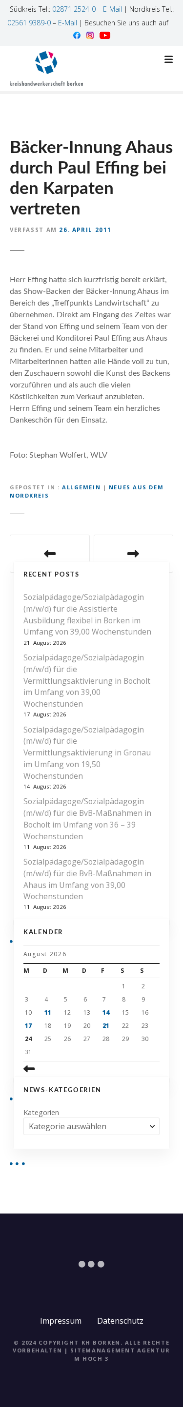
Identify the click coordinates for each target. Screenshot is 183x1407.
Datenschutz (120, 1320)
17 (28, 1026)
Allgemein (81, 487)
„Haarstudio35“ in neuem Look (134, 554)
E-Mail (112, 9)
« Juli (45, 1069)
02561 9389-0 (29, 22)
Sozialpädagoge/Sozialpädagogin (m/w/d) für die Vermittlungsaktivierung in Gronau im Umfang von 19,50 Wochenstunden (87, 752)
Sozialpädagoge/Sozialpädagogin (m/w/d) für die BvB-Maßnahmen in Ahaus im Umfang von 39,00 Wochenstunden (87, 879)
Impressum (60, 1320)
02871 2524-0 (74, 9)
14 (105, 1012)
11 (47, 1012)
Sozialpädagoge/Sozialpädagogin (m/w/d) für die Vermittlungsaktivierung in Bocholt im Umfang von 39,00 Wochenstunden (86, 680)
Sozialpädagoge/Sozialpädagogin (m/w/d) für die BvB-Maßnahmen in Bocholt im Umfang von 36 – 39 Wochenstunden (87, 818)
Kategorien (41, 1112)
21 (105, 1026)
